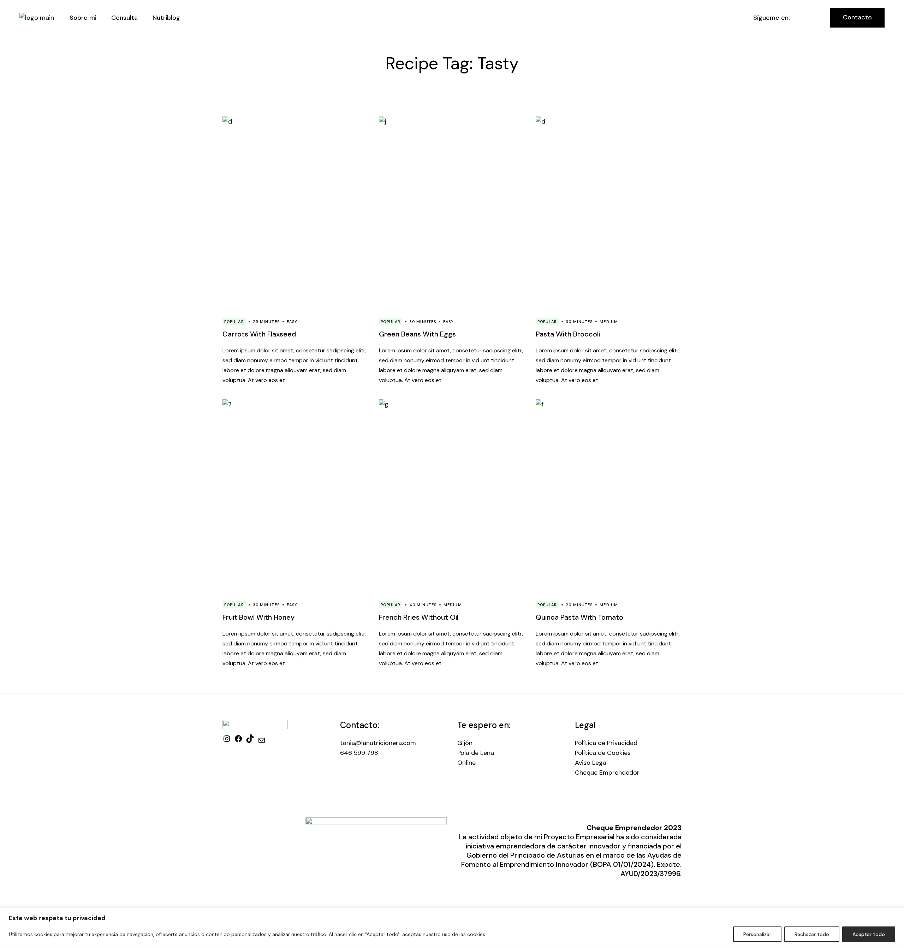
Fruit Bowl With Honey (258, 617)
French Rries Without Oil (418, 617)
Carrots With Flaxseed (259, 334)
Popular (234, 321)
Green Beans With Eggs (417, 334)
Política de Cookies (603, 753)
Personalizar (757, 934)
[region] (452, 927)
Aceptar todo (868, 934)
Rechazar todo (812, 934)
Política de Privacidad (606, 743)
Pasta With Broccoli (568, 334)
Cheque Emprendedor (607, 772)
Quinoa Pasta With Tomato (579, 617)
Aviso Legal (591, 762)
